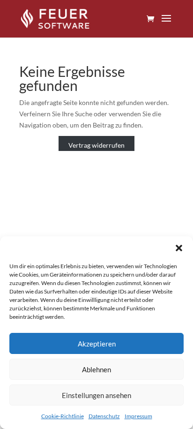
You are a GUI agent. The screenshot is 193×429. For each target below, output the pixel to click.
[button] (179, 248)
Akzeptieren (97, 343)
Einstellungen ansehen (96, 395)
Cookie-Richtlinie (62, 416)
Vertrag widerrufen (96, 145)
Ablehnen (96, 369)
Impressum (138, 416)
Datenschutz (104, 416)
